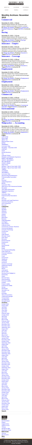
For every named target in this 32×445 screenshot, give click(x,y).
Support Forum (6, 425)
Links (3, 178)
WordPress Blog (6, 428)
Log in (3, 437)
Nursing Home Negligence (8, 273)
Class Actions (5, 223)
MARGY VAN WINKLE (7, 158)
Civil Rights (4, 222)
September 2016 (6, 342)
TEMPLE (16, 10)
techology (4, 293)
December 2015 (6, 350)
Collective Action (6, 225)
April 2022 (4, 312)
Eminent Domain (6, 240)
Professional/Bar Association (9, 177)
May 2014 (4, 372)
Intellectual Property (7, 265)
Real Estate (5, 288)
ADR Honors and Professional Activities (12, 186)
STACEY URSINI (6, 163)
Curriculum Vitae (6, 146)
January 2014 (5, 375)
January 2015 (5, 361)
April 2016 (4, 346)
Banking (4, 215)
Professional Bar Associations (9, 195)
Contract (4, 233)
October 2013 (5, 380)
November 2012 (6, 391)
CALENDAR (16, 7)
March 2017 (5, 335)
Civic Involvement (6, 203)
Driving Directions (6, 152)
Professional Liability (7, 285)
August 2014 (5, 369)
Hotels (3, 150)
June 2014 (4, 370)
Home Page (5, 138)
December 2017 (6, 324)
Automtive (4, 212)
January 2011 (5, 409)
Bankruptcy (4, 217)
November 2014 (6, 364)
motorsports (5, 270)
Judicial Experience (7, 181)
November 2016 (6, 339)
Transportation (5, 298)
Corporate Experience (7, 202)
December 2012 (6, 389)
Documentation (6, 420)
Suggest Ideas (5, 424)
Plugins (3, 422)
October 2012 (5, 392)
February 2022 (5, 313)
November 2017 (6, 325)
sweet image (5, 136)
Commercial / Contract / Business (10, 226)
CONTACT (25, 10)
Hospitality (4, 260)
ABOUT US (6, 7)
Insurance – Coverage (11, 56)
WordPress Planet (6, 430)
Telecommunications (7, 294)
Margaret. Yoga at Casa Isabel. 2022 (11, 166)
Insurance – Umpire (10, 43)
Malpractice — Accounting (13, 123)
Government (5, 257)
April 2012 (4, 397)
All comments (5, 434)
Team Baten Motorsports (8, 189)
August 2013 (5, 381)
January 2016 (5, 349)
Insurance (24, 53)
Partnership (5, 274)
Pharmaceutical (6, 279)
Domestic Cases (6, 236)
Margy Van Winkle (9, 27)
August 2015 (5, 355)
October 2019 (5, 315)
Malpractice (24, 132)
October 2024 (5, 304)
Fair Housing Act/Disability (8, 250)
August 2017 (5, 329)
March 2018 (5, 319)
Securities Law (5, 290)
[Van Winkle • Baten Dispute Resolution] (16, 3)
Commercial (7, 20)
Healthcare (4, 259)
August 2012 (5, 394)
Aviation (4, 214)
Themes (4, 427)
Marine (3, 268)
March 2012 (5, 398)
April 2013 (4, 384)
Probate (4, 282)
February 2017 (5, 336)
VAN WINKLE (26, 7)
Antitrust (4, 208)
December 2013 (6, 377)
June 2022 (4, 310)
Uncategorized (5, 299)
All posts (4, 433)
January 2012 (5, 401)
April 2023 (4, 308)
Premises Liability (6, 281)
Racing (5, 32)
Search (4, 411)
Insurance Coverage (7, 263)
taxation (4, 291)
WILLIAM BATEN (6, 161)
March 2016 (5, 347)
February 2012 (5, 400)
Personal (4, 180)
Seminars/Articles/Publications (9, 175)
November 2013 (6, 378)
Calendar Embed (6, 155)
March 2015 (5, 360)
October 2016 (5, 341)
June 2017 (4, 330)
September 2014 (6, 367)
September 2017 (6, 327)
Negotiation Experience (8, 191)
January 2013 (5, 387)
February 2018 (5, 321)
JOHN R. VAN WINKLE (7, 160)
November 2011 (6, 403)
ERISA (3, 246)
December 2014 (6, 363)
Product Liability (6, 284)
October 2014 (5, 366)
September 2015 (6, 353)
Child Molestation (6, 220)
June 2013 (4, 383)
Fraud (3, 256)
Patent (3, 276)
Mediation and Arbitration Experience (11, 157)
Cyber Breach (5, 234)
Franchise (4, 254)
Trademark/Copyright (7, 296)
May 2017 (4, 332)
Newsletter (4, 188)
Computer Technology (7, 229)
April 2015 (4, 358)
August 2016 (5, 344)
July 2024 (4, 307)
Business (4, 219)
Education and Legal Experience (10, 200)
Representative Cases (7, 141)
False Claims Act (6, 251)
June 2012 (4, 395)
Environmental (8, 109)
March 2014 (5, 373)
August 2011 (5, 406)
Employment (7, 69)
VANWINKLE (5, 144)
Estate (3, 248)
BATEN (6, 10)
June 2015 (4, 356)
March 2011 (5, 408)
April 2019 (4, 316)
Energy (3, 243)
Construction (5, 231)
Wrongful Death (6, 301)
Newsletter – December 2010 (9, 147)
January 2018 (5, 322)
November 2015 (6, 352)
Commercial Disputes (7, 228)
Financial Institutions (7, 253)
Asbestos (4, 211)
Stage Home (5, 164)
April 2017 (4, 333)
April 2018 (4, 318)
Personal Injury (5, 277)
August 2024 (5, 305)
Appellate (4, 209)
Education (4, 239)
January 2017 (5, 338)
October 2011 (5, 404)
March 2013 (5, 386)
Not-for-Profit (5, 271)
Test (3, 154)
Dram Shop (5, 237)
